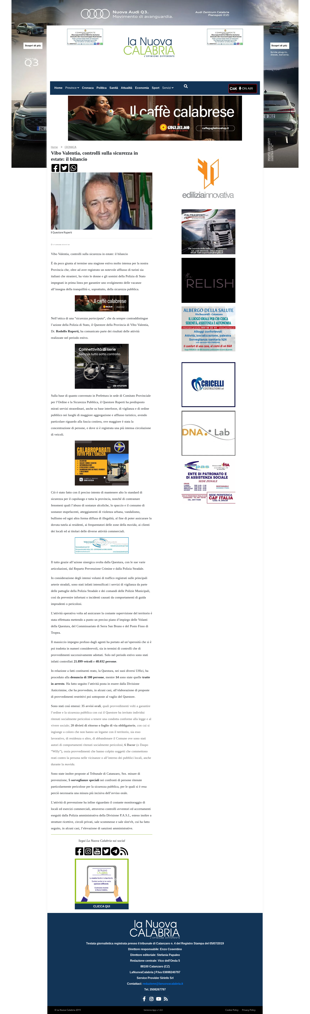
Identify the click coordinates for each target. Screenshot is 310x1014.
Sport (155, 87)
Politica (102, 87)
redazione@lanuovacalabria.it (163, 983)
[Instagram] (151, 999)
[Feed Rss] (165, 999)
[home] (150, 45)
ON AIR (247, 88)
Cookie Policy (231, 1009)
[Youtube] (158, 999)
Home (59, 87)
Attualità (126, 87)
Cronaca (88, 87)
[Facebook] (144, 999)
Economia (142, 87)
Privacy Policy (248, 1009)
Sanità (113, 87)
